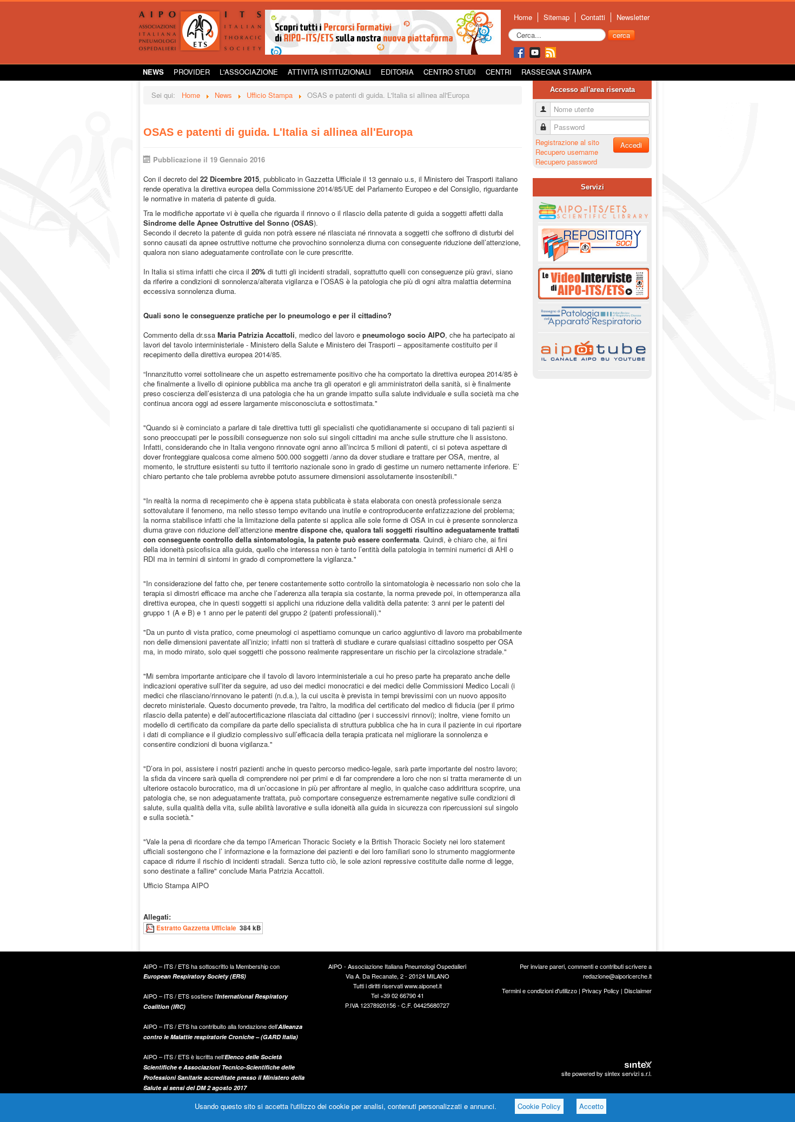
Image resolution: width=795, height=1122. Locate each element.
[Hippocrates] (383, 31)
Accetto (591, 1106)
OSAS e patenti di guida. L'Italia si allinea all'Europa (278, 132)
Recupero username (566, 152)
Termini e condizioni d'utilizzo (539, 990)
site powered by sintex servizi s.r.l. (606, 1073)
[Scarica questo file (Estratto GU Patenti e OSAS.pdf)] (150, 928)
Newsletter (633, 17)
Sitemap (556, 17)
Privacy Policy (600, 990)
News (153, 72)
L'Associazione (249, 72)
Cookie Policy (539, 1106)
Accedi (631, 145)
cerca (621, 35)
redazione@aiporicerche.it (617, 976)
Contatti (593, 17)
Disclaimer (638, 990)
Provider (192, 72)
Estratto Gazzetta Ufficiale (196, 928)
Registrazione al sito (567, 142)
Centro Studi (449, 72)
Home (523, 17)
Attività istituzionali (329, 72)
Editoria (397, 72)
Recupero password (566, 161)
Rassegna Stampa (556, 72)
